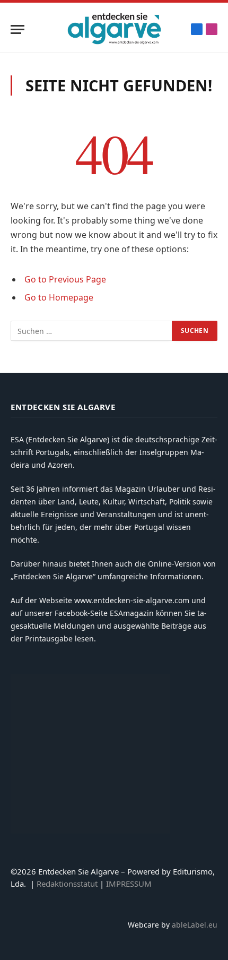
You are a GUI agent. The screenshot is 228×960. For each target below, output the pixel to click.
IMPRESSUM (129, 883)
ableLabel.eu (194, 925)
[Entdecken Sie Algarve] (114, 29)
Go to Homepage (58, 297)
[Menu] (17, 29)
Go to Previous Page (65, 279)
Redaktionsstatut (67, 883)
